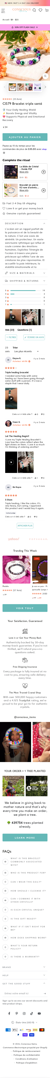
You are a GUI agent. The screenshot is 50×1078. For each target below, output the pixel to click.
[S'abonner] (46, 993)
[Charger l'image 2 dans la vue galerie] (21, 87)
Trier (15, 347)
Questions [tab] (24, 330)
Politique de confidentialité (27, 1055)
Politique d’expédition (26, 1063)
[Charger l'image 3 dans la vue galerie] (37, 87)
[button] (34, 10)
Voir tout (25, 608)
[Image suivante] (43, 317)
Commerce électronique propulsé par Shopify (25, 1047)
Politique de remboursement (26, 1051)
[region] (25, 317)
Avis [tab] (9, 330)
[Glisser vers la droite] (45, 87)
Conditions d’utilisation (26, 1059)
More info (24, 172)
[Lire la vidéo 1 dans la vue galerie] (29, 87)
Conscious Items (29, 1044)
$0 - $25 (15, 19)
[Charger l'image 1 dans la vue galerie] (12, 87)
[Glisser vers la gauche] (5, 87)
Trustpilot (24, 700)
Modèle (6, 586)
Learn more (25, 837)
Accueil (6, 19)
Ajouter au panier (25, 137)
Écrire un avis (36, 338)
